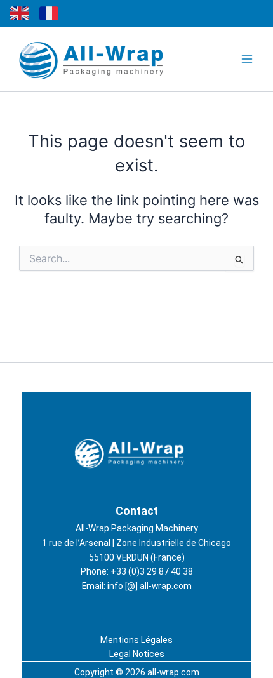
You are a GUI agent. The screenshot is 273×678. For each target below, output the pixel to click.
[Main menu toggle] (247, 59)
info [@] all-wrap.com (149, 586)
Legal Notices (136, 654)
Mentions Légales (136, 640)
